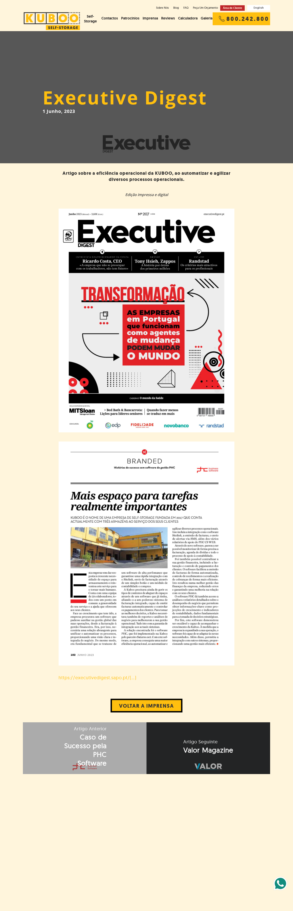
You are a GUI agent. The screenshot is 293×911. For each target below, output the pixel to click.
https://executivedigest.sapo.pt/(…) (97, 677)
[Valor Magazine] (208, 748)
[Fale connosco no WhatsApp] (280, 883)
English (259, 7)
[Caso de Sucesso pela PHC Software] (84, 748)
